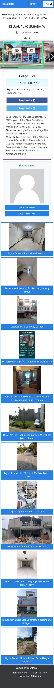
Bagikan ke (26, 100)
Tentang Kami (20, 672)
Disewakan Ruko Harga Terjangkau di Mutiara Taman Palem (27, 583)
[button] (52, 56)
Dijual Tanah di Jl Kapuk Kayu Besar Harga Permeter (27, 660)
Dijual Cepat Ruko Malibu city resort (27, 253)
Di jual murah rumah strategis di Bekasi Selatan (27, 361)
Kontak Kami (40, 672)
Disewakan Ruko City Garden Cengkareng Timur (27, 290)
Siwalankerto (14, 92)
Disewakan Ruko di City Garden (27, 326)
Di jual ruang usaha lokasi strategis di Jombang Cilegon (27, 621)
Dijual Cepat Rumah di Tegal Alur (27, 511)
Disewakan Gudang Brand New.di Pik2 (27, 546)
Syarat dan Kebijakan (30, 676)
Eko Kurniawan (27, 165)
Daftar (34, 4)
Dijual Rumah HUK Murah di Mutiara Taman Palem (27, 475)
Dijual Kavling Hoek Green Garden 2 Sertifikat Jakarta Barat (27, 436)
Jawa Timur (14, 89)
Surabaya (26, 89)
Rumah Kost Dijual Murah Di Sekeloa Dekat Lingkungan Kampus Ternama (27, 398)
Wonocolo (38, 89)
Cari (47, 4)
